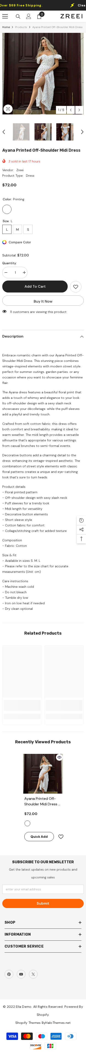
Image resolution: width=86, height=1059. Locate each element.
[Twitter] (33, 974)
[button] (71, 110)
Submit (43, 903)
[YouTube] (21, 974)
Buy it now (43, 301)
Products (21, 27)
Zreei (20, 170)
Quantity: (9, 263)
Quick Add (39, 837)
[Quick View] (59, 757)
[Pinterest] (9, 974)
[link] (22, 705)
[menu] (5, 16)
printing (27, 823)
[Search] (18, 16)
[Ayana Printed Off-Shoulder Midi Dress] (43, 774)
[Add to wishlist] (75, 286)
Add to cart (35, 286)
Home (6, 27)
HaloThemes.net (58, 1023)
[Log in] (28, 16)
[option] (43, 73)
